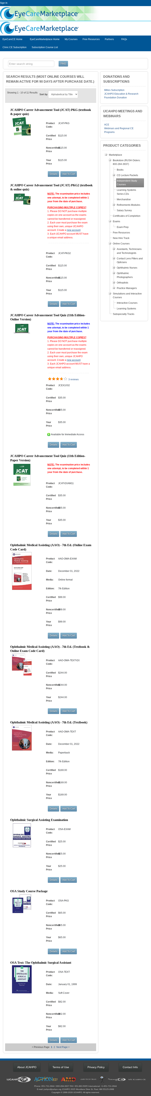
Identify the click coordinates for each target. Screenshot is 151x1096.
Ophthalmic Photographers (125, 275)
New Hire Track (121, 238)
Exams (116, 221)
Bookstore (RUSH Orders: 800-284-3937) (126, 162)
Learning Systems (126, 308)
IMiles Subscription (114, 90)
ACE (106, 124)
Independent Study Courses (127, 182)
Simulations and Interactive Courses (127, 295)
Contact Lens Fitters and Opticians (130, 260)
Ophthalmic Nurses (127, 267)
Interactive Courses (127, 303)
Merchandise (124, 199)
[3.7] (50, 379)
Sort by (44, 94)
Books (120, 169)
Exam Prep (123, 227)
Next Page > (63, 1047)
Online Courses (121, 243)
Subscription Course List (45, 47)
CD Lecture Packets (127, 175)
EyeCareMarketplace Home (45, 39)
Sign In (3, 3)
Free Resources (91, 39)
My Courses (71, 39)
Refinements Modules (128, 205)
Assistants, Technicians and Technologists (129, 251)
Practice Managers (127, 288)
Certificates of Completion (126, 216)
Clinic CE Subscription (15, 47)
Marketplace (115, 155)
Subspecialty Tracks (123, 314)
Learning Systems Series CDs (126, 192)
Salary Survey (124, 210)
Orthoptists (122, 282)
